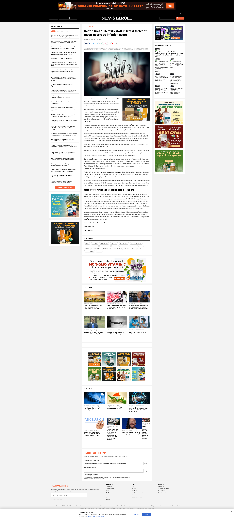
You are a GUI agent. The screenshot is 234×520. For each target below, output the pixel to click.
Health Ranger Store (163, 493)
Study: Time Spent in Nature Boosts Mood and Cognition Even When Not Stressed (63, 96)
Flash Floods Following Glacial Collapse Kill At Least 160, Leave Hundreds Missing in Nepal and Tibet (64, 64)
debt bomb (105, 48)
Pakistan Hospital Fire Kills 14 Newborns (61, 58)
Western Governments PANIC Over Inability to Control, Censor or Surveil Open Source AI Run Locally (176, 64)
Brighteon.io (109, 486)
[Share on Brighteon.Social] (86, 43)
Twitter (146, 49)
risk (134, 49)
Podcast (134, 495)
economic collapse (121, 48)
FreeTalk (108, 493)
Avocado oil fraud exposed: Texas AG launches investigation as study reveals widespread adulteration (63, 71)
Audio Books (81, 13)
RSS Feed (134, 490)
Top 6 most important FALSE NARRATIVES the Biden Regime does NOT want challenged (115, 332)
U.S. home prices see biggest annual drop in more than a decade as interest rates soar (115, 408)
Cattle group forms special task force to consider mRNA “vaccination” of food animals (93, 307)
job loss (93, 49)
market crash (106, 49)
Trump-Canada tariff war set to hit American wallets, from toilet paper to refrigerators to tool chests (63, 79)
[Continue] (85, 495)
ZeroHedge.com (89, 227)
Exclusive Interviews (137, 497)
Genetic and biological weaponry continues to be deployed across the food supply (116, 307)
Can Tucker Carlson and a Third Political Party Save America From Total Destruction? (161, 78)
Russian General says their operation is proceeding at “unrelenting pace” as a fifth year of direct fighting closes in (64, 146)
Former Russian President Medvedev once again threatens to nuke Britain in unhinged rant (93, 332)
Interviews (73, 13)
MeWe (107, 495)
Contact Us (161, 486)
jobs (97, 49)
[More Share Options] (117, 43)
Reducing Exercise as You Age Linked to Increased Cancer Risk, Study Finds (61, 182)
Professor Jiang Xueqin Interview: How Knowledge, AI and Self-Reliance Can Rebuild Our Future (161, 91)
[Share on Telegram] (97, 43)
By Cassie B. (88, 39)
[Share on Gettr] (113, 43)
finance (133, 48)
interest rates (87, 49)
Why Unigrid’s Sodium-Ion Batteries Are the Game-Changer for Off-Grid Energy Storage (64, 36)
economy (129, 48)
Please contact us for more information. (94, 478)
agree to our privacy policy (95, 516)
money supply (113, 49)
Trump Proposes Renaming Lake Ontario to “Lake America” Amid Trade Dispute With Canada (64, 47)
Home (50, 13)
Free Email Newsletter (163, 488)
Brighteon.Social (110, 488)
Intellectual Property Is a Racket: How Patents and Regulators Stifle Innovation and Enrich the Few (64, 134)
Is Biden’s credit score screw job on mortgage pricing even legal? (131, 433)
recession (126, 49)
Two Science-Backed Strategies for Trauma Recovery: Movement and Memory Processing (63, 158)
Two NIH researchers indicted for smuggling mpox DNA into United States (62, 140)
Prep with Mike (65, 13)
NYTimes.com (88, 230)
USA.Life (108, 499)
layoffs (100, 49)
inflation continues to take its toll (96, 219)
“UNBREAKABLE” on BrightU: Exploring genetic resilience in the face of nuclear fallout (63, 115)
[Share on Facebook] (90, 43)
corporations (99, 48)
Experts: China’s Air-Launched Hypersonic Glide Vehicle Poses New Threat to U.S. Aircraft (63, 170)
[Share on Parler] (105, 43)
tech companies (140, 49)
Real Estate (120, 49)
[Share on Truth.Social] (109, 43)
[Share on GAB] (101, 43)
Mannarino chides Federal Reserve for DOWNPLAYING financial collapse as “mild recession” (92, 434)
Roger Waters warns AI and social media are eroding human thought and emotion (62, 153)
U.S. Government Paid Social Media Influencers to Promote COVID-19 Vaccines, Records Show (64, 41)
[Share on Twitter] (94, 43)
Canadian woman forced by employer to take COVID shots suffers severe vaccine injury (137, 332)
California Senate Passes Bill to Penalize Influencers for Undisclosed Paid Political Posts (63, 176)
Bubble (89, 48)
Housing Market (140, 48)
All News (134, 488)
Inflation (147, 48)
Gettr (107, 490)
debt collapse (112, 48)
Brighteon (57, 13)
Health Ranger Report (162, 45)
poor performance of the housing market (100, 159)
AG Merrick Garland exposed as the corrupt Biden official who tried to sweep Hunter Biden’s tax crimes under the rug (138, 308)
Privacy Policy (161, 490)
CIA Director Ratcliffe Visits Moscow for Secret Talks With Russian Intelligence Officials (63, 53)
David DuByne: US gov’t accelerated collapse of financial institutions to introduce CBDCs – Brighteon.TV (139, 409)
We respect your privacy (56, 499)
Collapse (90, 26)
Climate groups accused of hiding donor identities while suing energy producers (64, 164)
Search (183, 13)
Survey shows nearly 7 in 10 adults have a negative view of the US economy (145, 432)
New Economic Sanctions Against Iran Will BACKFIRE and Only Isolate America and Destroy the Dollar (176, 91)
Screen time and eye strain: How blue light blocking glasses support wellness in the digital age (63, 109)
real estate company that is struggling (109, 172)
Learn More (136, 514)
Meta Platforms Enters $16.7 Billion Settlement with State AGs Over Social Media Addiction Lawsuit (63, 128)
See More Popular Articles (65, 187)
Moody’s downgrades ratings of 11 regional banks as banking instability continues (94, 408)
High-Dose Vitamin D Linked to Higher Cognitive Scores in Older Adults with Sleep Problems (63, 91)
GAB (107, 497)
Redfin (131, 49)
